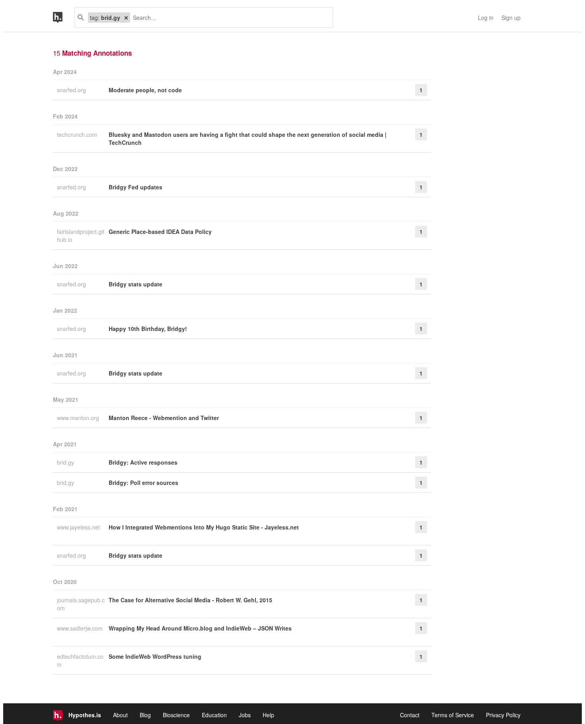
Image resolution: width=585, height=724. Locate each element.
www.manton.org (79, 418)
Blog (145, 715)
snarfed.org (72, 90)
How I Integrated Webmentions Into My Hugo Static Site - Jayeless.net (204, 527)
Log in (485, 17)
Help (268, 715)
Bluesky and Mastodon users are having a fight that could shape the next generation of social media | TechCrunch (247, 138)
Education (214, 715)
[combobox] (228, 17)
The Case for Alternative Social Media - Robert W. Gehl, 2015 (190, 600)
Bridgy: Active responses (143, 462)
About (120, 715)
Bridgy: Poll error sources (143, 483)
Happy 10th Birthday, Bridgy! (148, 329)
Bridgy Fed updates (135, 187)
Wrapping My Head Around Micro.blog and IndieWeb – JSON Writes (200, 628)
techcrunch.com (78, 134)
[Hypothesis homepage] (63, 17)
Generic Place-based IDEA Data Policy (160, 231)
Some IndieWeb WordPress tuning (155, 656)
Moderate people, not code (145, 90)
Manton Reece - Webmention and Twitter (164, 418)
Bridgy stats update (135, 284)
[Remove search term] (126, 17)
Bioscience (176, 715)
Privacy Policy (503, 715)
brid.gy (66, 462)
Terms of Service (452, 715)
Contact (409, 715)
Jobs (245, 715)
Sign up (511, 17)
